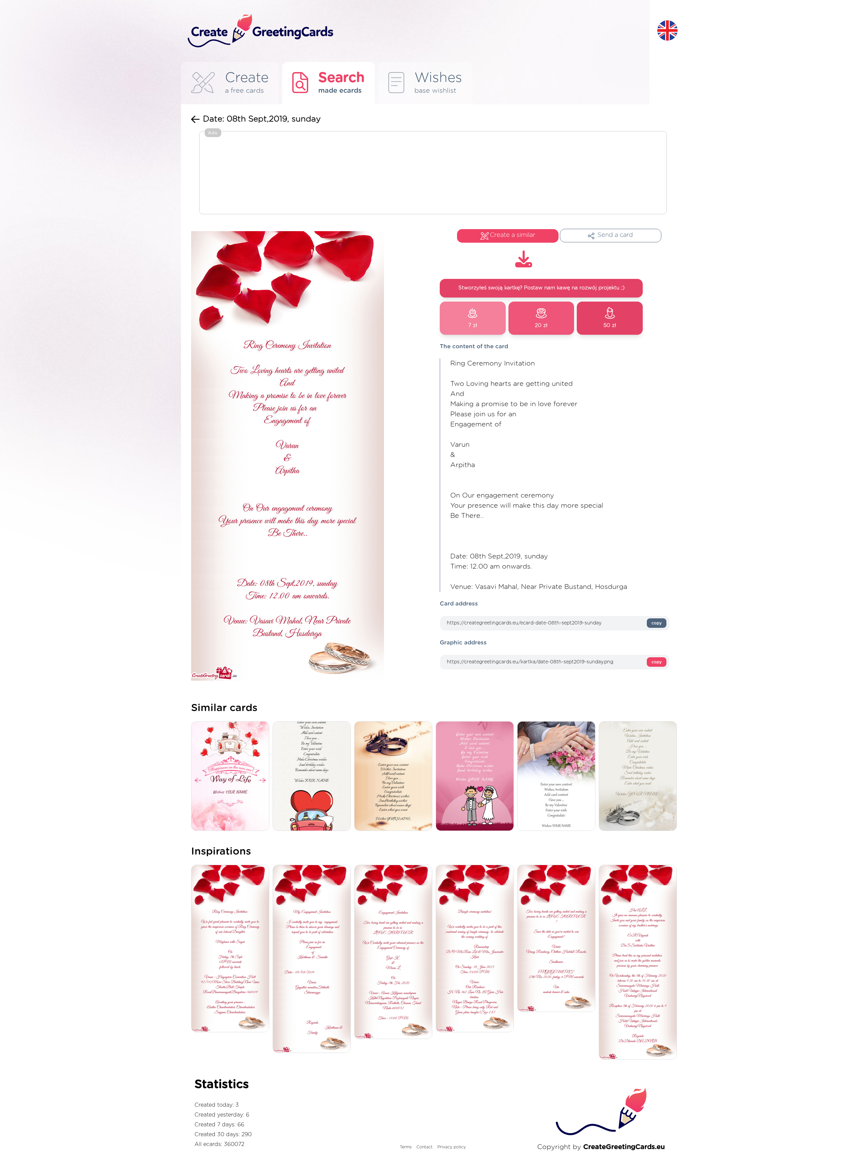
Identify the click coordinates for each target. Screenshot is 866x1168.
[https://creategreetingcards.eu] (417, 31)
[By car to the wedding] (232, 776)
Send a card (615, 235)
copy (657, 623)
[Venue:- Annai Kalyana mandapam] (395, 952)
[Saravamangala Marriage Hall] (639, 963)
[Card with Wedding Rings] (639, 776)
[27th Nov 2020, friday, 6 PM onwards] (558, 939)
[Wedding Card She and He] (558, 776)
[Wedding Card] (476, 776)
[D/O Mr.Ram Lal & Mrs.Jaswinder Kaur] (476, 949)
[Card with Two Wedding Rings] (395, 776)
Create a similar (512, 235)
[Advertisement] (433, 173)
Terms (406, 1147)
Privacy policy (451, 1147)
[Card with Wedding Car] (313, 776)
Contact (424, 1147)
